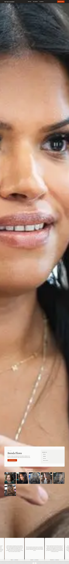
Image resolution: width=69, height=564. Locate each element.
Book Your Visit (61, 1)
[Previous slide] (33, 563)
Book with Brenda (12, 460)
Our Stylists (35, 1)
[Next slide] (35, 563)
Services (29, 1)
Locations (42, 1)
